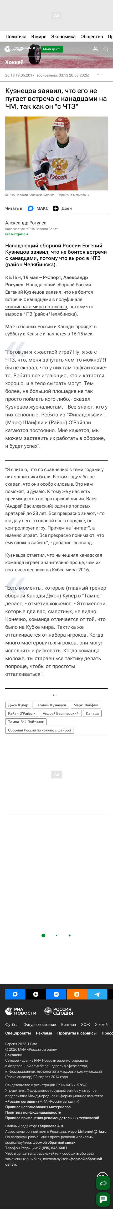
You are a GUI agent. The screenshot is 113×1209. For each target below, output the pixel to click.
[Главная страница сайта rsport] (31, 49)
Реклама (44, 1033)
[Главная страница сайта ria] (6, 49)
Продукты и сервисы (76, 1033)
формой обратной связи (54, 1142)
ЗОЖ (85, 1024)
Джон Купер (18, 705)
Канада (92, 713)
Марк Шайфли (86, 705)
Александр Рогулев (26, 222)
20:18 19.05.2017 (19, 75)
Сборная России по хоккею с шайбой (39, 730)
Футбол (11, 1024)
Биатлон (68, 1024)
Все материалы (16, 234)
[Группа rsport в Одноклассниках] (77, 994)
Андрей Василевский (61, 713)
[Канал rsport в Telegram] (97, 994)
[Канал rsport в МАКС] (15, 994)
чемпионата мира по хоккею (36, 306)
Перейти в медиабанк (73, 195)
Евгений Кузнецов (50, 705)
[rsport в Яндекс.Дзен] (36, 994)
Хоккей (101, 1024)
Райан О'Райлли (21, 713)
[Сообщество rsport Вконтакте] (56, 994)
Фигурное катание (40, 1024)
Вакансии (13, 1055)
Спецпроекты (18, 1033)
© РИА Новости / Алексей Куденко (30, 195)
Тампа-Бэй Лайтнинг (26, 722)
